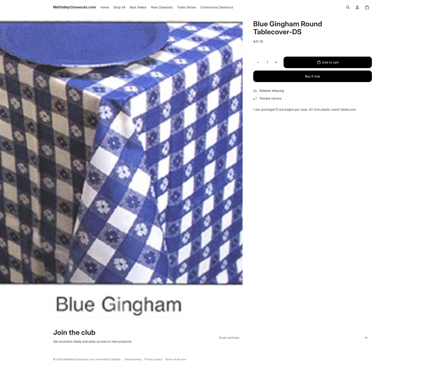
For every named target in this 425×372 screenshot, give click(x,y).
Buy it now (312, 76)
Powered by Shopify (108, 359)
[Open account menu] (357, 7)
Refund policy (133, 359)
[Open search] (348, 7)
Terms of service (175, 359)
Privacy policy (153, 359)
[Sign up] (365, 338)
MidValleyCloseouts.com (78, 359)
